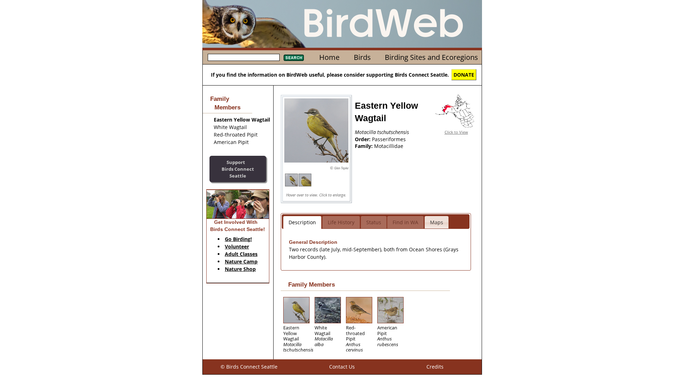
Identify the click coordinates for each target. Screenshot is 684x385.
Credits (435, 366)
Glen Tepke (341, 168)
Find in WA (405, 222)
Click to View (456, 132)
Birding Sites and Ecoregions (431, 57)
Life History (341, 222)
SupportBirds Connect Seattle (238, 169)
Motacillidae (388, 146)
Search (294, 58)
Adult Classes (241, 254)
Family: (364, 146)
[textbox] (244, 57)
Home (329, 57)
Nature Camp (241, 261)
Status (373, 222)
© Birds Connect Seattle (249, 366)
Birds (362, 57)
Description (302, 222)
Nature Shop (240, 269)
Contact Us (342, 366)
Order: (363, 139)
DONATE (464, 74)
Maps (436, 222)
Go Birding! (238, 239)
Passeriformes (389, 139)
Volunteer (237, 246)
